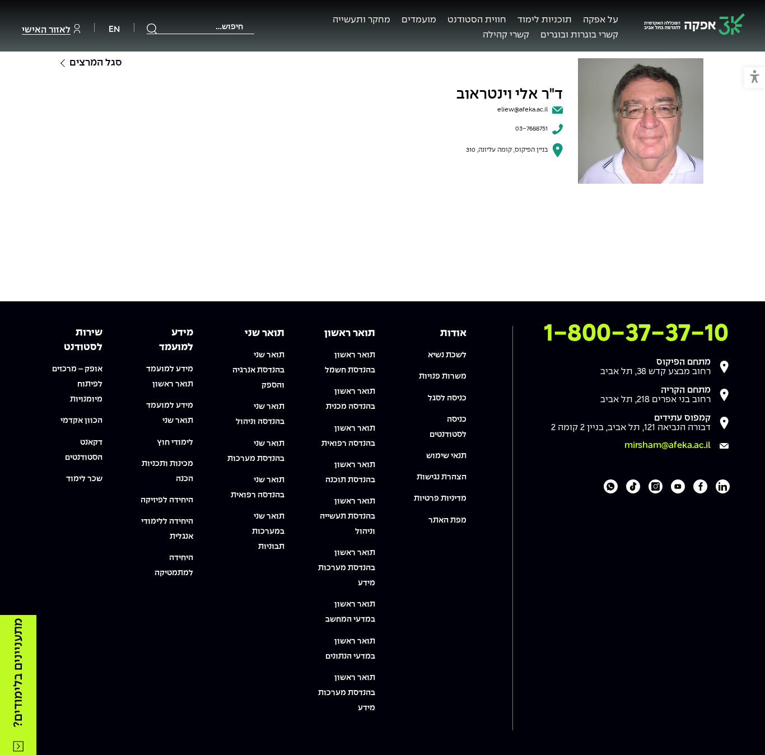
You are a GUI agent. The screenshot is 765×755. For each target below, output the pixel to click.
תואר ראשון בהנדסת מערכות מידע (346, 568)
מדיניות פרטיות (440, 498)
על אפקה (600, 20)
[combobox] (200, 27)
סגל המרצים (95, 63)
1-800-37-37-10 (636, 334)
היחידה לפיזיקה (167, 500)
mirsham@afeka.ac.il (667, 445)
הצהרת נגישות (442, 477)
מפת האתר (447, 520)
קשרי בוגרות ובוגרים (579, 35)
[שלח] (152, 28)
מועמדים (419, 20)
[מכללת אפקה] (694, 26)
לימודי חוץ (175, 442)
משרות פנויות (443, 376)
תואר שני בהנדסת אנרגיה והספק (258, 370)
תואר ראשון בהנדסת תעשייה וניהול (347, 516)
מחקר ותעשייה (361, 20)
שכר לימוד (84, 479)
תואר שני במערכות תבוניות (268, 531)
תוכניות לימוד (544, 20)
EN (114, 29)
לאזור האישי (46, 30)
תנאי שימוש (446, 456)
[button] (754, 77)
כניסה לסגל (447, 398)
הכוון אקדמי (81, 421)
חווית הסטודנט (476, 20)
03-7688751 (531, 129)
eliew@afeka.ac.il (522, 110)
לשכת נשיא (447, 355)
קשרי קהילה (506, 35)
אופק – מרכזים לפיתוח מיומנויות (77, 384)
